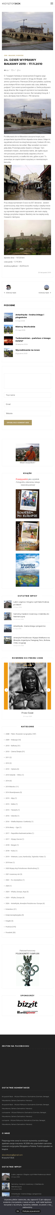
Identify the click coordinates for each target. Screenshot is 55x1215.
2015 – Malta (10, 804)
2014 (7, 781)
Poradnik (9, 932)
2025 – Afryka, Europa (14, 897)
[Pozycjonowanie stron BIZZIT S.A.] (27, 1004)
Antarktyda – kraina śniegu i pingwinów (29, 626)
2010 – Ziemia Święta (13, 751)
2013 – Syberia (11, 769)
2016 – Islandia (11, 816)
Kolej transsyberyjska (13, 915)
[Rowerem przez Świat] (27, 536)
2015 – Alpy (10, 798)
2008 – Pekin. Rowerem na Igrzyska (19, 734)
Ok (18, 1211)
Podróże (19, 55)
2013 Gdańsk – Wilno (13, 775)
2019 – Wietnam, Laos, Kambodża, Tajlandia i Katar (24, 857)
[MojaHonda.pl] (27, 1012)
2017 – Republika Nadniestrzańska (18, 833)
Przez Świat (27, 713)
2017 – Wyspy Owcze (14, 839)
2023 (7, 886)
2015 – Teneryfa (11, 810)
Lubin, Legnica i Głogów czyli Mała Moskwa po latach (31, 603)
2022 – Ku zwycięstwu (14, 880)
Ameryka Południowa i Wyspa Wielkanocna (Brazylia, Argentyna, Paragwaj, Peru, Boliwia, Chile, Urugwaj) (31, 640)
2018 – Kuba (10, 851)
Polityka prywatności (31, 1211)
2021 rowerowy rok (13, 874)
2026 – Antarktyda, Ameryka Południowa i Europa (24, 903)
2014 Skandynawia (12, 792)
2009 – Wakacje (12, 740)
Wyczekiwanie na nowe (27, 350)
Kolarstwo (9, 909)
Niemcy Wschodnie (25, 326)
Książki (8, 921)
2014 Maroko (10, 787)
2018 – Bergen (11, 845)
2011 (7, 757)
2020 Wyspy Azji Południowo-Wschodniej (21, 868)
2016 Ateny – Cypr (12, 827)
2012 (7, 763)
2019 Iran (9, 862)
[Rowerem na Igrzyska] (27, 570)
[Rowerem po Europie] (27, 504)
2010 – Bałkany (11, 746)
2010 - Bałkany (9, 55)
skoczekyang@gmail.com (12, 1155)
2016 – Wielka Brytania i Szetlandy (18, 821)
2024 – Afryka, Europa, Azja (16, 892)
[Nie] (52, 1205)
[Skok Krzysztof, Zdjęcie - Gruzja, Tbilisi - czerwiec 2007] (27, 452)
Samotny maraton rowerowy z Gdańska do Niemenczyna (31, 615)
